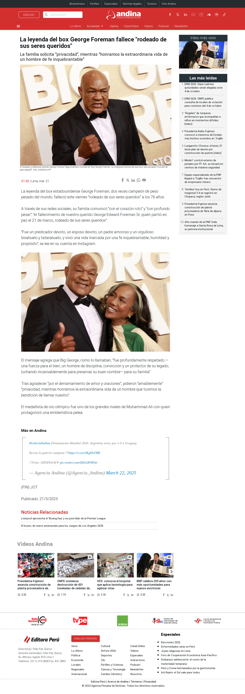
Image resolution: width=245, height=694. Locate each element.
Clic (103, 660)
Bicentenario (77, 3)
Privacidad (150, 681)
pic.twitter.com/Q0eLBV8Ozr (79, 462)
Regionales (77, 669)
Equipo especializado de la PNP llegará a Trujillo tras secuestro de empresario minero (203, 178)
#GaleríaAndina (39, 443)
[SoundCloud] (209, 14)
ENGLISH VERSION (85, 638)
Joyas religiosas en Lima (175, 651)
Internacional (79, 674)
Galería (114, 26)
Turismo (152, 3)
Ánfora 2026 (108, 650)
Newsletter (181, 26)
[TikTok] (224, 14)
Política (75, 655)
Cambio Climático (111, 674)
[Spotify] (216, 14)
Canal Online (131, 26)
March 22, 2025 (121, 472)
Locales (76, 664)
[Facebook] (170, 14)
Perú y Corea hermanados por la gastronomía (188, 668)
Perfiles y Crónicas (112, 664)
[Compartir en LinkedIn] (53, 594)
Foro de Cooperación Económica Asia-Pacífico (189, 655)
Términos (136, 681)
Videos (148, 26)
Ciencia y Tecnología (113, 669)
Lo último (75, 26)
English (28, 14)
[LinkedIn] (185, 14)
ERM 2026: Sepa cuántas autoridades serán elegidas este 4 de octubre (204, 87)
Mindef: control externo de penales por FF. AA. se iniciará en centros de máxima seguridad (204, 164)
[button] (19, 572)
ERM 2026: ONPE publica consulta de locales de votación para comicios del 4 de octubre (203, 102)
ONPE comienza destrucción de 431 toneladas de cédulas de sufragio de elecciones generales (73, 588)
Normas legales (132, 3)
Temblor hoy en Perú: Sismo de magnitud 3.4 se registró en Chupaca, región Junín (203, 193)
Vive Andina (169, 3)
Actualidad (95, 26)
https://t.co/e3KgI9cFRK (84, 453)
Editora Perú (98, 681)
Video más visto (203, 38)
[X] (177, 14)
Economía (77, 660)
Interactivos (137, 660)
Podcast (164, 26)
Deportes (106, 655)
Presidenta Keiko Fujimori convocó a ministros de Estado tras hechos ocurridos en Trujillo (204, 135)
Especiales (111, 3)
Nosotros (136, 674)
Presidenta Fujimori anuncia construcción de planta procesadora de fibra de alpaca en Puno (34, 586)
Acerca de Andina (118, 681)
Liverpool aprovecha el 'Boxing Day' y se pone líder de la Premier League (63, 518)
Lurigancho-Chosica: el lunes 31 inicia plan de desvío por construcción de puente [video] (203, 149)
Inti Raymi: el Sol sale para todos (180, 672)
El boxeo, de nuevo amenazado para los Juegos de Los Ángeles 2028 (62, 525)
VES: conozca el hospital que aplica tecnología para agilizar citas (115, 584)
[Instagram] (201, 14)
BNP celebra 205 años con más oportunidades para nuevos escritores (154, 584)
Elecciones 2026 (170, 642)
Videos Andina (35, 544)
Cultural (105, 646)
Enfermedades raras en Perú (178, 646)
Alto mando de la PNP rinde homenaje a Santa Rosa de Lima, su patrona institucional (204, 225)
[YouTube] (193, 14)
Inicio (74, 646)
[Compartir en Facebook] (45, 594)
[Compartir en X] (49, 594)
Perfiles (94, 3)
